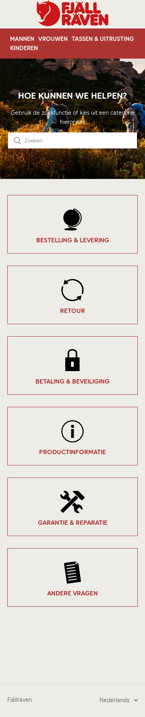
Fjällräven (19, 699)
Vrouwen (53, 39)
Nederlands (115, 700)
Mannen (22, 39)
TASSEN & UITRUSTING (103, 39)
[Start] (72, 24)
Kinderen (24, 48)
